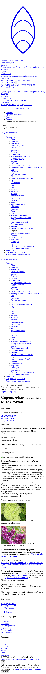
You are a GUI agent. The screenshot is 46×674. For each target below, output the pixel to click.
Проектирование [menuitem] (8, 67)
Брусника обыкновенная (21, 156)
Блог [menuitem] (35, 76)
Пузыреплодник (17, 224)
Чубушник (15, 244)
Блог (24, 100)
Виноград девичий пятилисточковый (26, 167)
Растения (5, 63)
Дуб (12, 180)
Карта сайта (6, 659)
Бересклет (15, 150)
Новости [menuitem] (29, 76)
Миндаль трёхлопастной (21, 218)
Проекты (4, 71)
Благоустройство (33, 91)
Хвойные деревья (8, 563)
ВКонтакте (8, 612)
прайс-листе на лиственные (16, 578)
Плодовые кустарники (15, 253)
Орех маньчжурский (19, 222)
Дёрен (13, 176)
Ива (12, 185)
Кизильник (15, 198)
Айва (13, 139)
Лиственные (11, 117)
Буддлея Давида (17, 159)
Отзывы (4, 100)
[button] (23, 128)
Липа (13, 211)
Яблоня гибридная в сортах (22, 246)
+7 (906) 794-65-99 (24, 80)
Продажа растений (14, 115)
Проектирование (8, 91)
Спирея (14, 235)
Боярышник (16, 154)
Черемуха (15, 242)
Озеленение (21, 91)
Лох (12, 213)
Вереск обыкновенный (20, 165)
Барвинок (15, 143)
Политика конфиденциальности (26, 659)
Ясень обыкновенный (20, 248)
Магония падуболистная (21, 215)
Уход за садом (6, 632)
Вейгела (14, 163)
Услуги (4, 65)
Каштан (14, 194)
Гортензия (15, 172)
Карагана (15, 191)
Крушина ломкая (18, 204)
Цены (11, 63)
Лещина (14, 209)
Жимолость (15, 183)
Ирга (13, 187)
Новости (18, 100)
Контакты (5, 78)
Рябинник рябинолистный (22, 228)
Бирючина (15, 152)
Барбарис (15, 141)
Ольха (13, 220)
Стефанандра (16, 237)
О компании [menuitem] (6, 76)
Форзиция (15, 239)
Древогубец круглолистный (22, 178)
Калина (14, 189)
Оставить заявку (8, 82)
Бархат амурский (18, 146)
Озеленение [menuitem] (21, 67)
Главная (9, 113)
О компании (6, 74)
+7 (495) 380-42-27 (8, 80)
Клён (13, 202)
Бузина (14, 161)
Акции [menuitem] (22, 76)
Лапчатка (15, 207)
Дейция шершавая (18, 174)
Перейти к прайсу (8, 391)
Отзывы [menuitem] (15, 76)
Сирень (9, 119)
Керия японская (17, 196)
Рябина (14, 226)
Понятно (5, 672)
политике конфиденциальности (28, 669)
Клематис (15, 200)
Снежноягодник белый (20, 233)
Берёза (13, 148)
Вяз (12, 170)
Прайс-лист (6, 621)
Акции (11, 100)
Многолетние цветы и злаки (18, 255)
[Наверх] (3, 662)
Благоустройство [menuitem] (33, 67)
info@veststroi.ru (7, 420)
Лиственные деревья (24, 563)
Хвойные (10, 250)
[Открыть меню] (16, 82)
